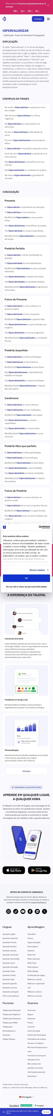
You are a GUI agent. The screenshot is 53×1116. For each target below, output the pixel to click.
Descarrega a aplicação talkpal (28, 787)
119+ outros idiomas (11, 996)
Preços (30, 1022)
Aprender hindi (8, 979)
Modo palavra (33, 967)
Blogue (30, 1014)
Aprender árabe (9, 971)
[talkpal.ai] (4, 18)
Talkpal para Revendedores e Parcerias (9, 1031)
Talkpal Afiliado (9, 1039)
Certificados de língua (36, 975)
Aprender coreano (10, 987)
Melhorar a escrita (35, 996)
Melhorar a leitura (35, 992)
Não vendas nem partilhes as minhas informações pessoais (36, 1068)
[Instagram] (8, 911)
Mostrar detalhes (37, 570)
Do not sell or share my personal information (26, 586)
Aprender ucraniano (10, 955)
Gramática (32, 934)
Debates (31, 950)
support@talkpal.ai (38, 902)
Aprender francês (9, 942)
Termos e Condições (36, 1043)
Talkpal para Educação (12, 1010)
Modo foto (32, 955)
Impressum (32, 1076)
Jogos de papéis (34, 942)
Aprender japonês (10, 983)
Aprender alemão (9, 950)
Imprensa (31, 1018)
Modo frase (32, 963)
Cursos (30, 938)
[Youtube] (22, 911)
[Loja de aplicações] (14, 870)
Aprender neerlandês (11, 959)
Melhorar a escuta (35, 979)
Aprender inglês (9, 934)
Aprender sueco (9, 963)
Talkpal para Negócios (11, 1014)
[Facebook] (30, 911)
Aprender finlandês (10, 967)
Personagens (33, 946)
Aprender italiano (9, 946)
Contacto (31, 1027)
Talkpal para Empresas (12, 1018)
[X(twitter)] (44, 911)
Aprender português (11, 992)
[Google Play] (39, 870)
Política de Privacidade (37, 1035)
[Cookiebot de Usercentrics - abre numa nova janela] (39, 527)
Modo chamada (34, 959)
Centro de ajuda (34, 1031)
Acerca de (32, 1010)
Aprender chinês (9, 975)
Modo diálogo (33, 971)
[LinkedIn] (37, 911)
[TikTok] (15, 911)
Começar (38, 19)
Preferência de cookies (37, 1039)
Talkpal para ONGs (10, 1022)
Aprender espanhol (10, 938)
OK (26, 578)
